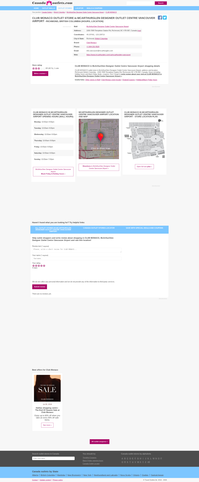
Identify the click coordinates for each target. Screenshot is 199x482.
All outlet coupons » (100, 441)
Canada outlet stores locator (99, 228)
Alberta (35, 475)
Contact (35, 480)
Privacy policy (58, 480)
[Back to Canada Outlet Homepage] (52, 5)
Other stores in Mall (92, 80)
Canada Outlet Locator (91, 464)
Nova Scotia (125, 475)
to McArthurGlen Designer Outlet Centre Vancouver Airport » (99, 167)
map (139, 30)
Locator (79, 8)
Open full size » (144, 166)
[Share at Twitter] (165, 18)
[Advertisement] (51, 44)
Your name (40, 255)
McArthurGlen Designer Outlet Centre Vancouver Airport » (53, 171)
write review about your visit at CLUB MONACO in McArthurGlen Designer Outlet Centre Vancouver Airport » (118, 75)
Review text (40, 246)
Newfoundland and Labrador (106, 475)
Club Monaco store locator (111, 80)
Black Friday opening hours (93, 461)
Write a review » (40, 73)
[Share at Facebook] (160, 18)
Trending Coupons (89, 458)
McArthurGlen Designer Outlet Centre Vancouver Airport (107, 26)
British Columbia (101, 39)
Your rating (36, 263)
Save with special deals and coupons (144, 228)
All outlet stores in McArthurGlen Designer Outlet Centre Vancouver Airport (53, 229)
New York (87, 475)
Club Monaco (91, 43)
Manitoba (61, 475)
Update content (45, 480)
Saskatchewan (157, 475)
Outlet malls (48, 8)
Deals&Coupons (129, 80)
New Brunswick (74, 475)
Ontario (136, 475)
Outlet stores (65, 8)
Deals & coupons (94, 8)
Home (36, 8)
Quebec (145, 475)
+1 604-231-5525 (92, 47)
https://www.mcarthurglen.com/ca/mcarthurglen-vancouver (108, 55)
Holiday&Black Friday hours (146, 80)
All (149, 462)
